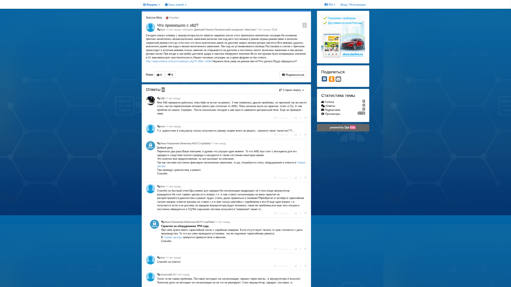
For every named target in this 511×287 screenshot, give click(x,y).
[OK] (332, 79)
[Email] (338, 79)
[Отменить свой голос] (301, 118)
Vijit (162, 98)
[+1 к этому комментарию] (295, 118)
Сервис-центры (173, 237)
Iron (162, 29)
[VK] (324, 79)
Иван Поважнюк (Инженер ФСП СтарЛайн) (185, 143)
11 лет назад (172, 98)
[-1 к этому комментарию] (305, 118)
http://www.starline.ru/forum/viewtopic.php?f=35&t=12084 (179, 61)
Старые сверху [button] (292, 90)
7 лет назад (182, 274)
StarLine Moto (154, 17)
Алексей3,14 (167, 274)
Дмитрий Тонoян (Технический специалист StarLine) (225, 29)
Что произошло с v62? (177, 25)
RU (331, 4)
